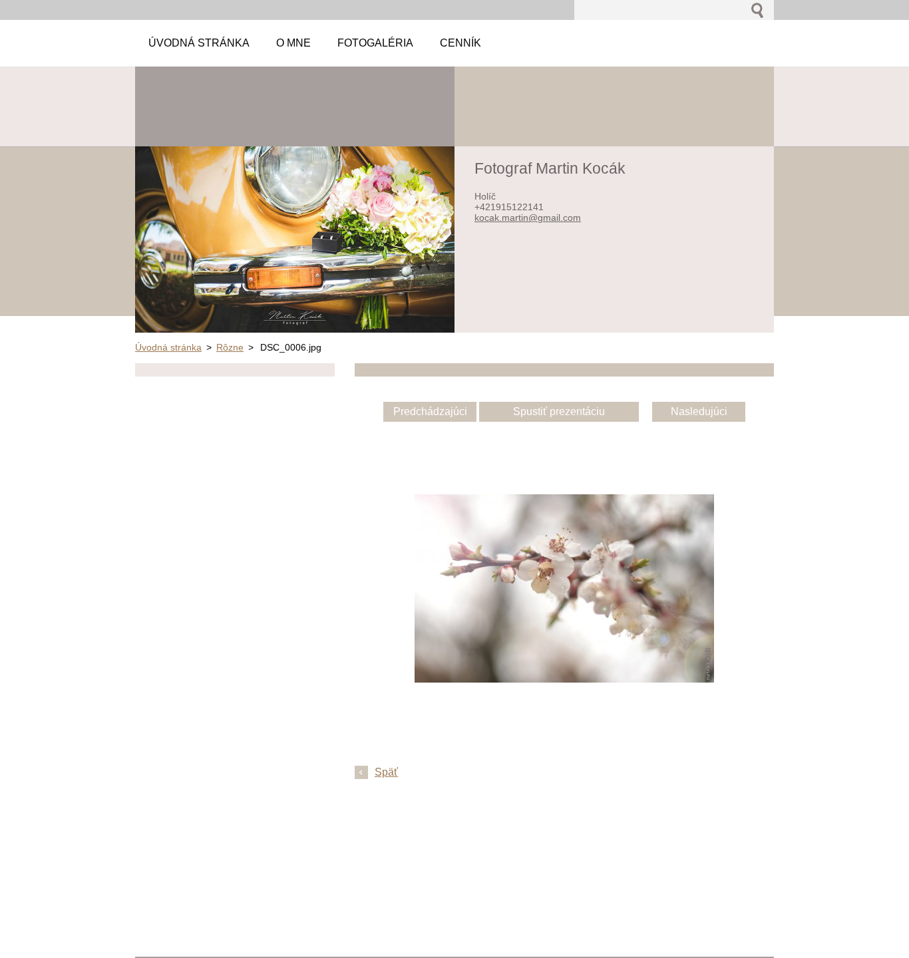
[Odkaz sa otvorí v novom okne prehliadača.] (564, 679)
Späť (386, 772)
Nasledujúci (699, 411)
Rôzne (230, 347)
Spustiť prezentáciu (559, 411)
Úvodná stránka (168, 347)
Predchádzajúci (430, 411)
